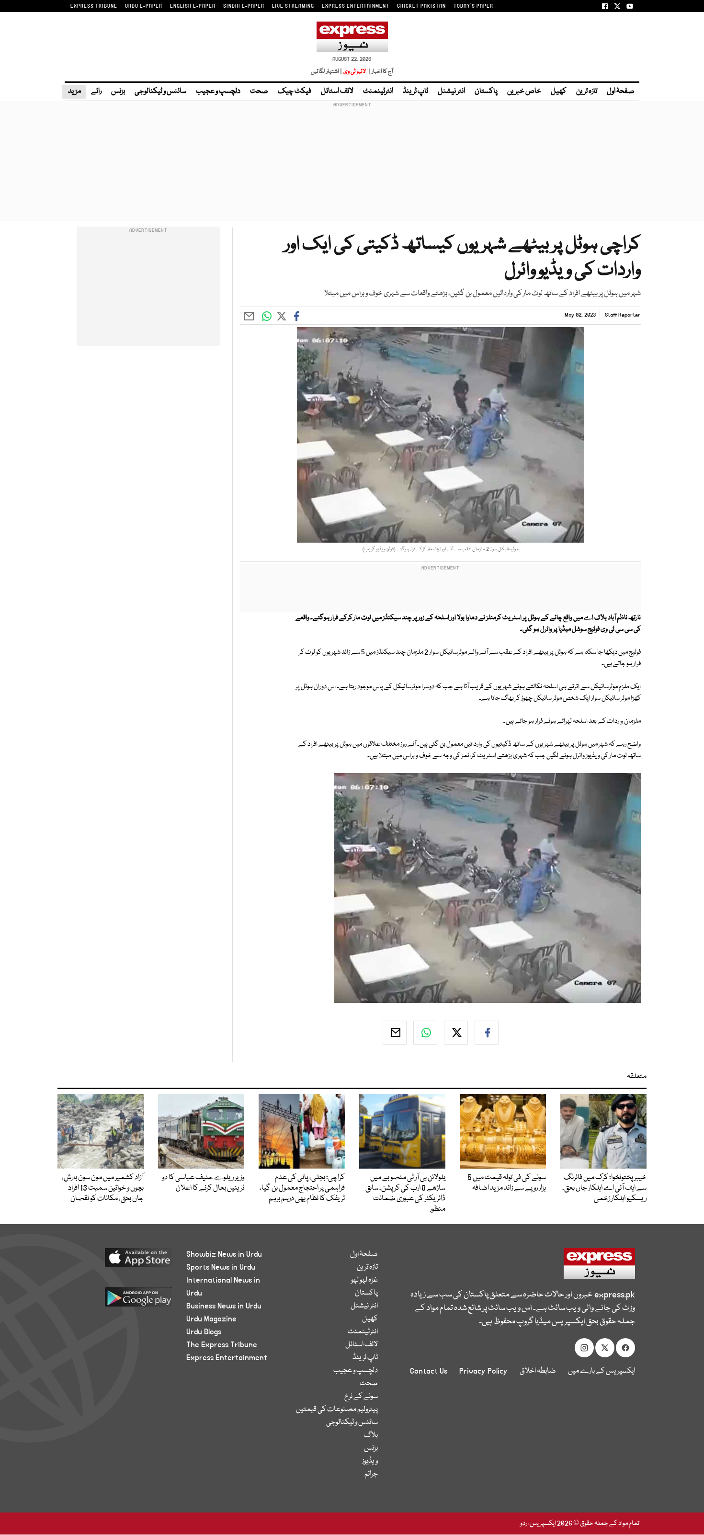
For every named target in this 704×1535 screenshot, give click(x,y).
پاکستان (486, 91)
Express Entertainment (226, 1358)
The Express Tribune (221, 1345)
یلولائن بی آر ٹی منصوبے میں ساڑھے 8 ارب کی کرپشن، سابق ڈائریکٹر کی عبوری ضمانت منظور (405, 1193)
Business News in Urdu (223, 1306)
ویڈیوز (370, 1461)
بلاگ (371, 1435)
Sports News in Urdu (220, 1267)
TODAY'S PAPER (473, 6)
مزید (74, 91)
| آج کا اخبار (380, 71)
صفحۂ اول (621, 91)
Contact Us (428, 1371)
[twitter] (456, 1033)
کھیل (559, 91)
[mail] (395, 1033)
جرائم (371, 1474)
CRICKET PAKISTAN (421, 6)
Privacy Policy (483, 1371)
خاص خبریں (524, 91)
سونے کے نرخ (361, 1396)
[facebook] (487, 1033)
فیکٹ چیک (294, 91)
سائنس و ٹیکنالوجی (160, 91)
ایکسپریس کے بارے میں (601, 1371)
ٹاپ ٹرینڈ (415, 91)
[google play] (120, 1300)
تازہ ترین (586, 91)
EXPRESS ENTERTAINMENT (355, 6)
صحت (259, 91)
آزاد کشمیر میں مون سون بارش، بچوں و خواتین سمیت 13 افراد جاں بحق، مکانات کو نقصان (103, 1188)
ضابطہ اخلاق (538, 1371)
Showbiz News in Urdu (224, 1254)
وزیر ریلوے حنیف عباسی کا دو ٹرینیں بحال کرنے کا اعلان (203, 1183)
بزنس (118, 91)
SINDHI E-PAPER (243, 6)
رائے (96, 91)
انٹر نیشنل (451, 91)
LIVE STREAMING (293, 6)
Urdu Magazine (211, 1319)
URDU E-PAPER (143, 6)
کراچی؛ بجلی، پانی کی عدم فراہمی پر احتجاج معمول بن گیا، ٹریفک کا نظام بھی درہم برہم (302, 1188)
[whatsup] (425, 1033)
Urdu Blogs (203, 1332)
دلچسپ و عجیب (218, 91)
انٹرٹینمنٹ (378, 91)
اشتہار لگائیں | (326, 71)
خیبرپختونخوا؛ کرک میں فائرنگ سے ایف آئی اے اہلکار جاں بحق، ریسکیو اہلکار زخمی (604, 1188)
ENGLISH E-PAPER (193, 6)
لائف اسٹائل (337, 91)
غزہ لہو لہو (364, 1280)
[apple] (120, 1261)
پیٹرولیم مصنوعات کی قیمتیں (337, 1409)
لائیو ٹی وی (354, 71)
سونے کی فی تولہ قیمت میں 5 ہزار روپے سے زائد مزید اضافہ (506, 1183)
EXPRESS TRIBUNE (93, 6)
